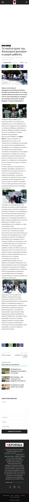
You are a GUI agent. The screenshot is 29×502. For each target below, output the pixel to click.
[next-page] (5, 393)
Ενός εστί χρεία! (6, 355)
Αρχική (3, 43)
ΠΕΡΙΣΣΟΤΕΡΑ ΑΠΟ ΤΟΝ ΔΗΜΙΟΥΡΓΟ (10, 364)
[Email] (14, 66)
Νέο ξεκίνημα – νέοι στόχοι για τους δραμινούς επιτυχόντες (18, 379)
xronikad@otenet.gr (18, 482)
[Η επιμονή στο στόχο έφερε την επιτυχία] (6, 387)
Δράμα (7, 43)
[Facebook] (3, 66)
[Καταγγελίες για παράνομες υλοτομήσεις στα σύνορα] (6, 371)
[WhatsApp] (10, 66)
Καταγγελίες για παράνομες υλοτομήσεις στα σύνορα (18, 371)
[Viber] (21, 66)
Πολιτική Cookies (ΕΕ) (14, 497)
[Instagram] (14, 487)
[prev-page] (3, 393)
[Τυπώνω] (18, 66)
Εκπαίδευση (8, 45)
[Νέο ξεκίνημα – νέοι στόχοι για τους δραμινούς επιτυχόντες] (6, 379)
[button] (2, 2)
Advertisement (6, 495)
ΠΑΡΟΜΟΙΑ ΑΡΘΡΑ (6, 362)
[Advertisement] (14, 20)
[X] (7, 66)
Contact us (17, 495)
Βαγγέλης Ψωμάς (7, 62)
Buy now (23, 495)
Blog (12, 495)
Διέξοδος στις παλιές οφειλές (21, 356)
